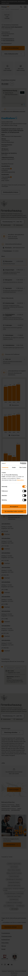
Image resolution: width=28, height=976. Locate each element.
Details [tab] (14, 467)
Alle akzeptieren (14, 506)
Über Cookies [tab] (22, 467)
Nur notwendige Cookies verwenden (14, 511)
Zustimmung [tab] (5, 467)
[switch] (24, 491)
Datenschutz (20, 480)
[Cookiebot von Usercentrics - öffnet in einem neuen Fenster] (20, 463)
